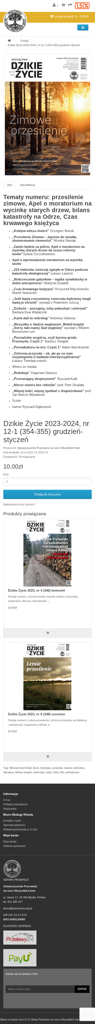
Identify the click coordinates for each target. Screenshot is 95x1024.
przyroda (57, 768)
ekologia (45, 768)
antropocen (73, 772)
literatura (8, 772)
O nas (6, 800)
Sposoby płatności (14, 825)
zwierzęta (39, 772)
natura (68, 768)
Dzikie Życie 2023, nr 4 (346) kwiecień (36, 590)
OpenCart (24, 1019)
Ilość (6, 474)
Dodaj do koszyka (47, 494)
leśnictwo (78, 768)
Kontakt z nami (12, 820)
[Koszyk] (63, 5)
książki (28, 772)
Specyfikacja (27, 185)
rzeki (49, 772)
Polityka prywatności (15, 804)
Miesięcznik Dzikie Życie (24, 768)
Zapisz (82, 988)
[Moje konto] (56, 5)
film (62, 772)
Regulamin (10, 808)
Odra (56, 772)
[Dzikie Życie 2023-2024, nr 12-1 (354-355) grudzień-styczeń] (47, 115)
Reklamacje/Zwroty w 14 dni (20, 829)
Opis (9, 185)
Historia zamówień (14, 846)
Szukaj (24, 40)
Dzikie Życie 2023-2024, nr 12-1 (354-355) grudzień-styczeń (44, 45)
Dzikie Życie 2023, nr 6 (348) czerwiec (36, 714)
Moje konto (10, 841)
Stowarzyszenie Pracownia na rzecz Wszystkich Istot (48, 448)
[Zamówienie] (70, 5)
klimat (18, 772)
